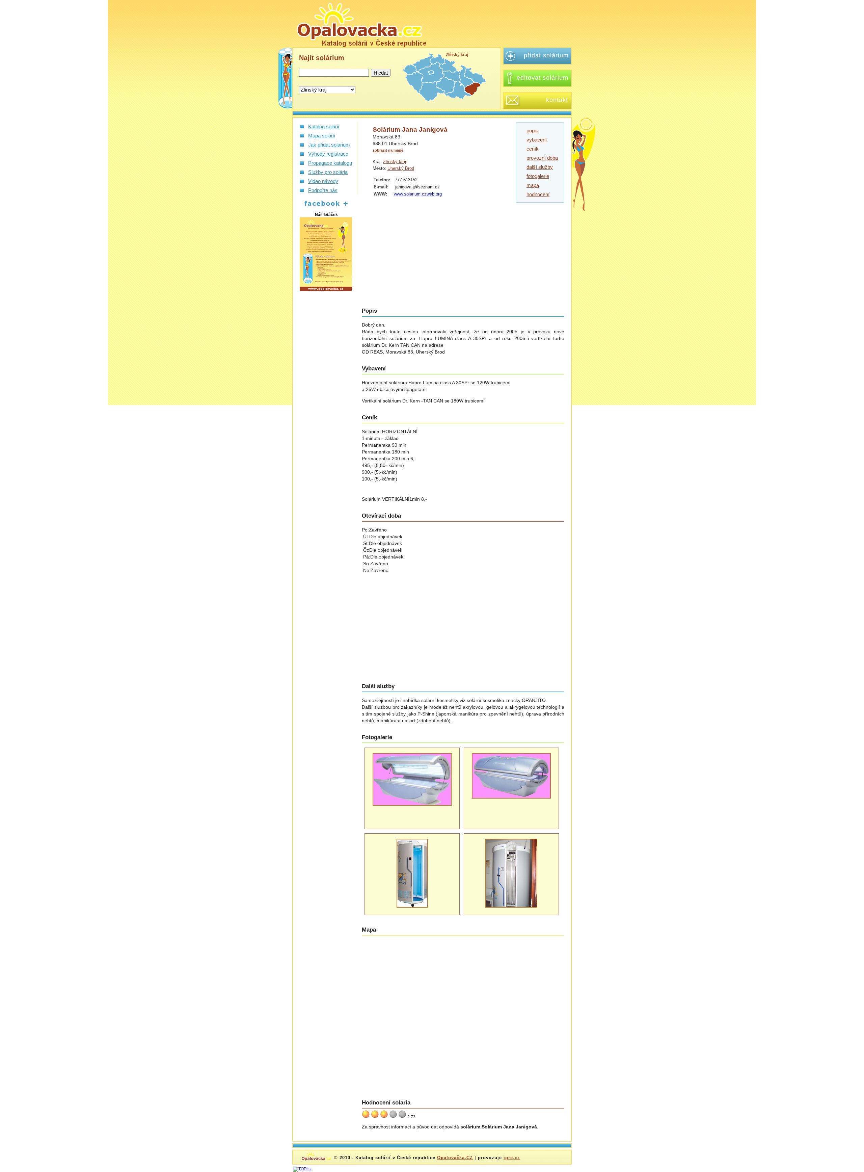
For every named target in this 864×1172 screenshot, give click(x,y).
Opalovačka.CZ (455, 1157)
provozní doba (542, 158)
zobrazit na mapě (388, 150)
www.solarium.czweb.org (418, 194)
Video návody (323, 181)
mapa (532, 185)
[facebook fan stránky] (322, 206)
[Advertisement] (504, 23)
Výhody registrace (328, 154)
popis (532, 130)
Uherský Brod (400, 168)
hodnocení (537, 194)
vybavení (536, 139)
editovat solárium (542, 77)
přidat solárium (546, 55)
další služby (539, 167)
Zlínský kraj (394, 161)
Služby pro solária (328, 172)
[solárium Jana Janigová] (361, 23)
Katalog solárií (323, 126)
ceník (532, 149)
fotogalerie (537, 176)
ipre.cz (512, 1157)
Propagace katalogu (330, 163)
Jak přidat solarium (329, 145)
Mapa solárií (321, 135)
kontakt (557, 100)
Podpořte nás (323, 190)
